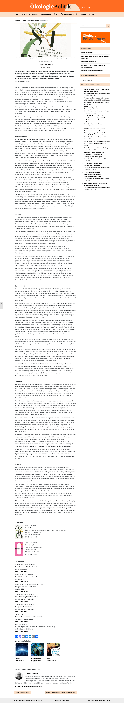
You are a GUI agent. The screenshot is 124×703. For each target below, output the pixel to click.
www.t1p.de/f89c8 (21, 581)
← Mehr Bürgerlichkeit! (22, 692)
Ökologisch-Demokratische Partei (30, 700)
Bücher (35, 14)
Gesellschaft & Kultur (33, 20)
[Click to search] (108, 26)
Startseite (17, 20)
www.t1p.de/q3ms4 (21, 601)
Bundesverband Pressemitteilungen (99, 93)
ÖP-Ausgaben (66, 14)
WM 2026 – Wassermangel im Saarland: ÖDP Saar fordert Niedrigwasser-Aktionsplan (94, 155)
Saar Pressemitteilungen (95, 124)
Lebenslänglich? (87, 52)
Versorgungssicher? (89, 61)
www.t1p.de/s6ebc (21, 571)
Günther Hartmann (31, 673)
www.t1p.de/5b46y (21, 631)
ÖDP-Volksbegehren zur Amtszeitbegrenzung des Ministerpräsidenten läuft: (92, 174)
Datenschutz (66, 700)
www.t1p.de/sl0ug (21, 611)
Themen (25, 14)
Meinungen (45, 14)
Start (17, 14)
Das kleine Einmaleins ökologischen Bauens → (61, 692)
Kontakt (92, 14)
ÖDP (55, 14)
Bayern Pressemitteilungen (96, 102)
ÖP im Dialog (81, 14)
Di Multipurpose (99, 700)
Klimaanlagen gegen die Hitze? (92, 70)
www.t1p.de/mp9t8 (21, 621)
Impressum (57, 700)
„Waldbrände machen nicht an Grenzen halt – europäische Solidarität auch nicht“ (97, 144)
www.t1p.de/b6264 (21, 591)
